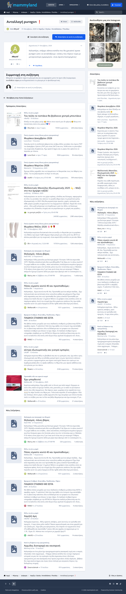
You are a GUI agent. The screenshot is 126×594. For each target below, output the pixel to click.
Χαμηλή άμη (30, 516)
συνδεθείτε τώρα (12, 80)
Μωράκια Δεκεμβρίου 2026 (38, 138)
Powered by (111, 590)
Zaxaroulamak (33, 567)
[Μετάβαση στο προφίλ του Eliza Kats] (25, 128)
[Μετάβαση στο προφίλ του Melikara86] (25, 307)
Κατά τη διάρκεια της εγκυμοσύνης (36, 543)
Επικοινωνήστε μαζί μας (30, 590)
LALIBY (26, 352)
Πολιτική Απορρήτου (12, 590)
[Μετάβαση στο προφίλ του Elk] (25, 243)
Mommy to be (29, 548)
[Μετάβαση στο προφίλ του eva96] (25, 178)
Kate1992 (27, 256)
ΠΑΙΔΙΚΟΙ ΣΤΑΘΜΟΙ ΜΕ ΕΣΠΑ (38, 317)
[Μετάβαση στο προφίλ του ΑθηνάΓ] (8, 29)
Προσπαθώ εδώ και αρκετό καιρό (36, 376)
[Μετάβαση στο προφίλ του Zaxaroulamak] (25, 567)
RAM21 (30, 339)
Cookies (43, 590)
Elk (25, 229)
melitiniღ (27, 193)
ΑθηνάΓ (16, 29)
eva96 (30, 178)
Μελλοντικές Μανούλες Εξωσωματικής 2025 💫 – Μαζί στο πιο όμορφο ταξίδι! (52, 189)
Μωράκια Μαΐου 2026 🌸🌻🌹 (39, 226)
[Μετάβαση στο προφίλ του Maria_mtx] (25, 276)
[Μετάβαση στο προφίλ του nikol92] (25, 535)
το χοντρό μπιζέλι (34, 212)
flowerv (30, 369)
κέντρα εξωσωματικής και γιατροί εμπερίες (46, 349)
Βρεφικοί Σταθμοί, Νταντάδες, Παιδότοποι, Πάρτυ (42, 315)
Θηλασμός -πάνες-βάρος (36, 253)
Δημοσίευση (108, 165)
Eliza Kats (31, 128)
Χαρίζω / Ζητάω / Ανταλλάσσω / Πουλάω (54, 29)
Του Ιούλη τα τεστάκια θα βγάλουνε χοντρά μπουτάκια (52, 115)
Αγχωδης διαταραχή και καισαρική (42, 545)
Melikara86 (28, 288)
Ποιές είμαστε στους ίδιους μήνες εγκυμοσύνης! (41, 135)
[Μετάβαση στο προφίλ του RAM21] (25, 339)
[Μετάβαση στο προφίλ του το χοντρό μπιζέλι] (25, 212)
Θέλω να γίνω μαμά (31, 113)
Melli (25, 320)
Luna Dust (28, 141)
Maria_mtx (31, 276)
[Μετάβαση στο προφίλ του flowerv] (25, 369)
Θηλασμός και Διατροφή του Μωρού (37, 251)
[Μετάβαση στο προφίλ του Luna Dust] (25, 155)
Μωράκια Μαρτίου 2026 (36, 165)
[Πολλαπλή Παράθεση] (29, 65)
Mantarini (27, 168)
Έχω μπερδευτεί (32, 379)
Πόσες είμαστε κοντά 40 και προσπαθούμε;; (46, 285)
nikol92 (26, 118)
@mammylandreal (105, 65)
